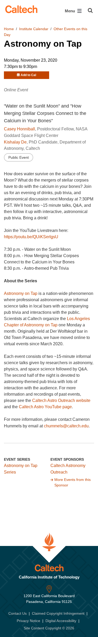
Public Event (18, 157)
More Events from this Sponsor (72, 482)
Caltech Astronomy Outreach (67, 468)
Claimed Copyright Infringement (58, 613)
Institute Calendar (33, 29)
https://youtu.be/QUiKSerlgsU (31, 237)
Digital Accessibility (60, 621)
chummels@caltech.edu (66, 426)
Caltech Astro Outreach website (61, 400)
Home (9, 29)
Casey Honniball (19, 129)
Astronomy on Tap (20, 293)
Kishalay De (15, 142)
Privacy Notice (28, 621)
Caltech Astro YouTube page (45, 407)
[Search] (90, 10)
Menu (70, 11)
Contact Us (17, 613)
